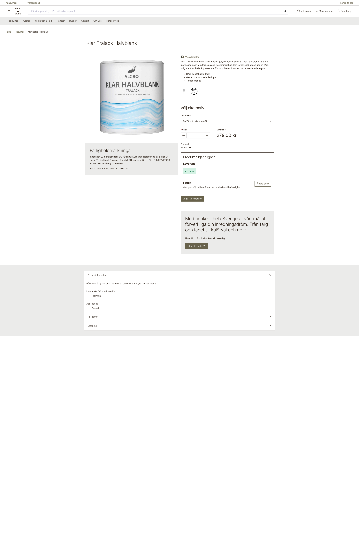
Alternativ (186, 115)
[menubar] (63, 21)
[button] (271, 121)
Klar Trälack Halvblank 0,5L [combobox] (194, 121)
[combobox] (158, 11)
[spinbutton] (195, 135)
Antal (184, 129)
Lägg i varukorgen (192, 198)
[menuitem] (13, 21)
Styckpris (221, 129)
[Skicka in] (284, 11)
